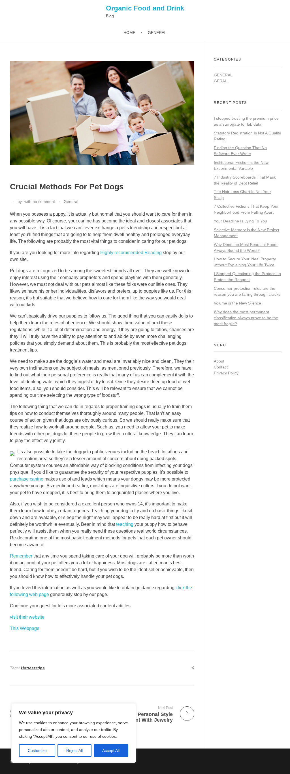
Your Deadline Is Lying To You (240, 221)
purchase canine (26, 479)
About (219, 361)
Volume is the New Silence (237, 303)
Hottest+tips (33, 668)
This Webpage (24, 628)
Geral (220, 81)
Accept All (111, 750)
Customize (37, 750)
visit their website (27, 617)
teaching (124, 524)
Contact (221, 367)
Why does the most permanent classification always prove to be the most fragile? (246, 318)
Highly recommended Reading (131, 252)
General (71, 201)
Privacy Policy (226, 373)
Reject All (74, 750)
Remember (21, 556)
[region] (73, 733)
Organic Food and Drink (145, 8)
